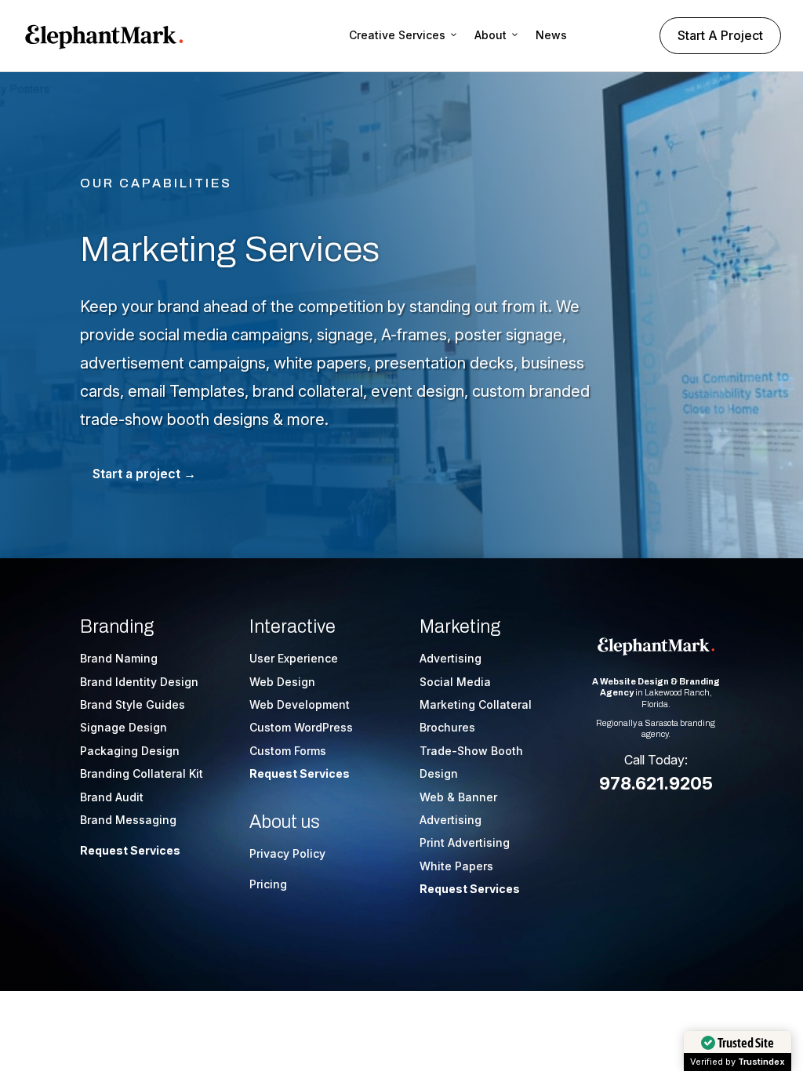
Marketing (460, 627)
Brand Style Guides (132, 704)
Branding (117, 627)
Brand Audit (112, 797)
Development (313, 704)
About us (284, 822)
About (490, 35)
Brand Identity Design (139, 681)
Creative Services (397, 35)
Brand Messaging (128, 819)
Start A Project (720, 35)
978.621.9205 (656, 783)
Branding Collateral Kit (141, 773)
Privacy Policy (287, 853)
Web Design (282, 681)
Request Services (130, 850)
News (551, 35)
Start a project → (144, 473)
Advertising (450, 658)
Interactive (292, 627)
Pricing (268, 884)
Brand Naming (119, 658)
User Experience (293, 658)
